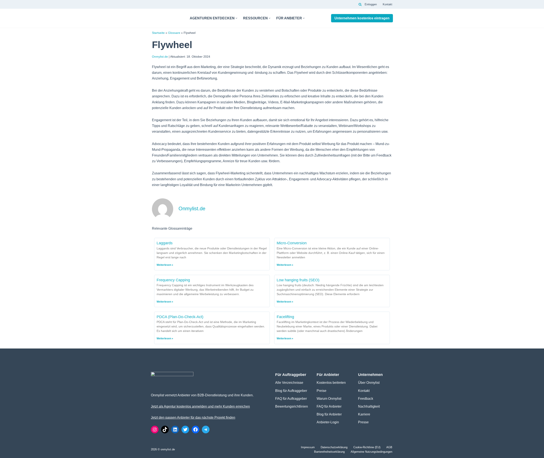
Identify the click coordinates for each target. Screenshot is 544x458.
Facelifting (285, 317)
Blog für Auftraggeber (291, 391)
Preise (321, 391)
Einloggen (371, 4)
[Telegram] (206, 429)
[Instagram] (155, 429)
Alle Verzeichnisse (289, 382)
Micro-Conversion (292, 243)
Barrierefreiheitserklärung (329, 451)
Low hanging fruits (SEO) (298, 280)
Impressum (308, 447)
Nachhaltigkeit (369, 406)
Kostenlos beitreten (331, 382)
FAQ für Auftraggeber (291, 398)
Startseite (158, 32)
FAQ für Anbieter (329, 406)
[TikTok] (165, 429)
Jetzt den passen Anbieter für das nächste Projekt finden (193, 417)
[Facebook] (195, 429)
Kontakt (387, 4)
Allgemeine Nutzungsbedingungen (371, 451)
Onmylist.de (160, 56)
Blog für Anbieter (329, 414)
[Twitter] (185, 429)
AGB (389, 447)
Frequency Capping (173, 280)
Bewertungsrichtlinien (291, 406)
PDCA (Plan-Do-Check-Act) (180, 317)
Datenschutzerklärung (334, 447)
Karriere (364, 414)
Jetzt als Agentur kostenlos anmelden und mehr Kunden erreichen (200, 406)
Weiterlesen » (165, 264)
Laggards (165, 243)
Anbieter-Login (328, 422)
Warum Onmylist (329, 398)
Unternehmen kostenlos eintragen (362, 18)
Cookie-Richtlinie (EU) (366, 447)
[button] (236, 18)
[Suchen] (360, 4)
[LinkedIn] (175, 429)
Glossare (174, 32)
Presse (363, 422)
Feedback (365, 398)
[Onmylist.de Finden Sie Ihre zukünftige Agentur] (167, 18)
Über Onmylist (369, 382)
